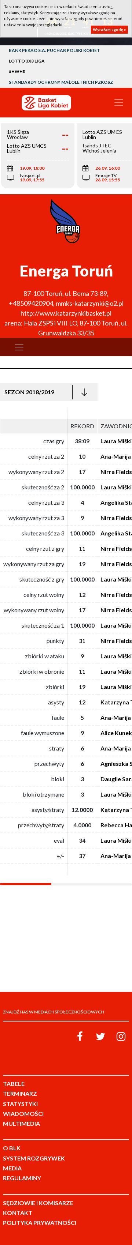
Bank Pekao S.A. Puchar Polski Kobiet (54, 50)
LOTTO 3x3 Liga (27, 61)
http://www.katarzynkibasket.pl (66, 313)
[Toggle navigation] (119, 102)
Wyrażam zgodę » (109, 29)
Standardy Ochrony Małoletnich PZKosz (61, 82)
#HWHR (17, 71)
